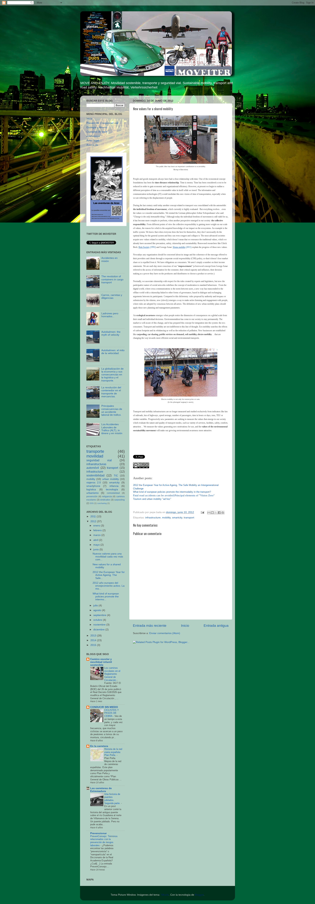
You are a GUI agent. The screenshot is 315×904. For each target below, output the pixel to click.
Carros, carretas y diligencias (111, 296)
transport (189, 517)
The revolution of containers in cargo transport (112, 279)
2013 (93, 635)
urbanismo (92, 493)
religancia (107, 496)
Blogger (199, 894)
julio (96, 605)
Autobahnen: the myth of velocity (110, 333)
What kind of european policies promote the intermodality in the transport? (172, 491)
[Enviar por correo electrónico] (209, 512)
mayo (96, 544)
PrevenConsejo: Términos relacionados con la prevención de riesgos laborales (104, 841)
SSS (92, 503)
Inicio (185, 625)
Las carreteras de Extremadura (101, 790)
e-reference (93, 136)
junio (96, 549)
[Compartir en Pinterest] (223, 512)
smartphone (93, 486)
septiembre (100, 615)
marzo (97, 535)
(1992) (147, 247)
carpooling (119, 500)
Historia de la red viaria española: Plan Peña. (113, 752)
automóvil (92, 467)
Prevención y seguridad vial (102, 123)
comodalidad (113, 493)
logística (91, 489)
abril (96, 540)
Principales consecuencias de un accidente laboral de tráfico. (111, 410)
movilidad (94, 456)
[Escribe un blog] (212, 512)
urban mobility (110, 479)
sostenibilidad (95, 475)
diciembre (99, 629)
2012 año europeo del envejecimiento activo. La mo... (109, 586)
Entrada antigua (216, 625)
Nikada (165, 894)
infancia (114, 486)
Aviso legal (92, 140)
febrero (97, 530)
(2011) (182, 247)
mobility (166, 517)
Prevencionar (98, 833)
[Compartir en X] (216, 512)
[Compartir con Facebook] (219, 512)
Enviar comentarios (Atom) (164, 633)
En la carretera (99, 746)
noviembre (99, 624)
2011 (93, 516)
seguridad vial (99, 460)
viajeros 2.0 (93, 482)
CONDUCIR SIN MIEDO (104, 707)
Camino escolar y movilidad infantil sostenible (101, 662)
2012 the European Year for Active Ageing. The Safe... (109, 575)
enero (97, 525)
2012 (93, 521)
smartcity (177, 517)
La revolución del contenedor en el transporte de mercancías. (111, 392)
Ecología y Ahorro (96, 127)
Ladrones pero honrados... (109, 315)
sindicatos (105, 500)
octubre (98, 620)
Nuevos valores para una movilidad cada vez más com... (108, 556)
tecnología (112, 489)
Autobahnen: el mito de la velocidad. (113, 352)
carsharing (102, 503)
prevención (92, 496)
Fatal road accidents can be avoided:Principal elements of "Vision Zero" (174, 495)
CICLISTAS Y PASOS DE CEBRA (111, 713)
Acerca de (92, 145)
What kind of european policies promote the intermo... (106, 596)
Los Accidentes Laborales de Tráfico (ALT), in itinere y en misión (111, 429)
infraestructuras (96, 464)
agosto (97, 610)
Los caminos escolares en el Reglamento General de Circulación (112, 674)
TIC (116, 475)
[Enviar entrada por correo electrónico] (202, 512)
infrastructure (153, 517)
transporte (95, 451)
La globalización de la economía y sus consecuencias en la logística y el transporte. (112, 374)
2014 (93, 640)
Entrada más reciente (149, 625)
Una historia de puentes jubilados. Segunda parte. (112, 799)
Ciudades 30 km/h (96, 131)
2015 (93, 645)
